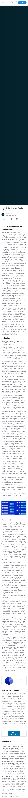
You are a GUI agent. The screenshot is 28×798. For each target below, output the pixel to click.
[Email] (14, 796)
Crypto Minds (9, 213)
